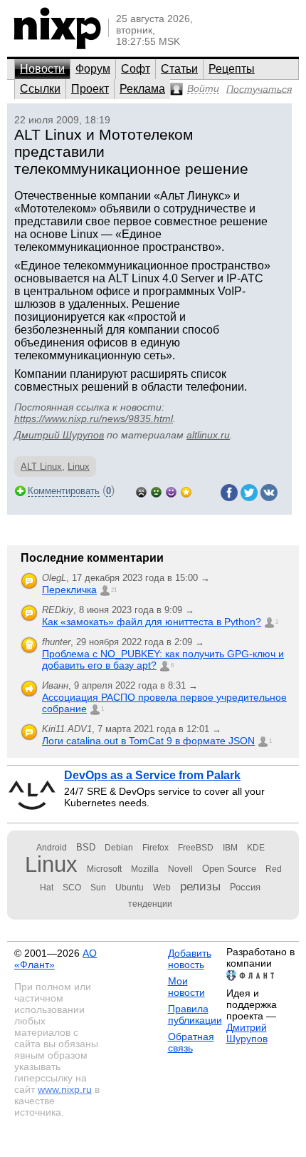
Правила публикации (195, 1014)
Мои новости (186, 986)
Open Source (229, 868)
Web (162, 887)
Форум (92, 69)
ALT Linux (41, 466)
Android (51, 847)
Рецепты (232, 69)
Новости (42, 69)
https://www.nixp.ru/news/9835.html (93, 418)
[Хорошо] (171, 491)
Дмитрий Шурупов (59, 435)
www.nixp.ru (65, 1089)
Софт (135, 69)
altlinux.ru (208, 435)
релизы (200, 886)
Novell (180, 869)
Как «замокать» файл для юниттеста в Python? (151, 621)
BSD (85, 847)
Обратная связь (191, 1042)
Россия (245, 887)
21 (114, 590)
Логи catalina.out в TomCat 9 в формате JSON (148, 740)
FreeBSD (195, 847)
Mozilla (145, 869)
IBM (230, 847)
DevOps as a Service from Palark (152, 775)
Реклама (142, 89)
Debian (119, 847)
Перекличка (69, 589)
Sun (98, 887)
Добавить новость (189, 958)
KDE (256, 847)
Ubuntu (129, 887)
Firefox (155, 847)
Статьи (179, 69)
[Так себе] (156, 491)
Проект (90, 89)
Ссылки (40, 89)
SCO (72, 887)
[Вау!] (186, 491)
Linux (79, 466)
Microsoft (104, 869)
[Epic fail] (141, 491)
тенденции (150, 904)
